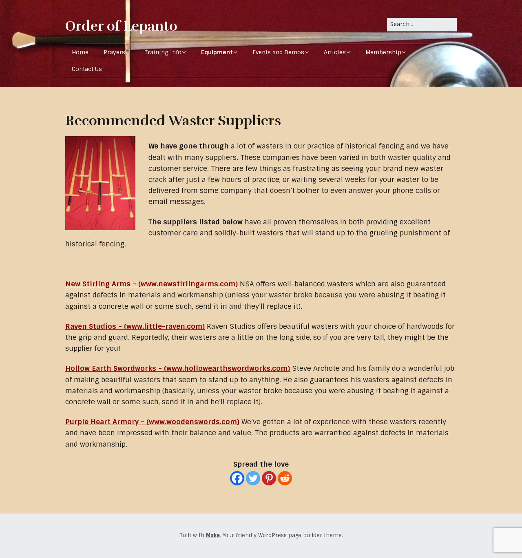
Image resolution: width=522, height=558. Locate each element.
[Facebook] (237, 478)
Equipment (217, 52)
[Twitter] (253, 478)
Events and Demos (278, 52)
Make (213, 535)
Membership (383, 52)
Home (80, 52)
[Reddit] (285, 478)
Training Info (163, 52)
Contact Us (87, 69)
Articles (335, 52)
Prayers (114, 52)
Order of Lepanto (121, 26)
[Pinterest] (269, 478)
